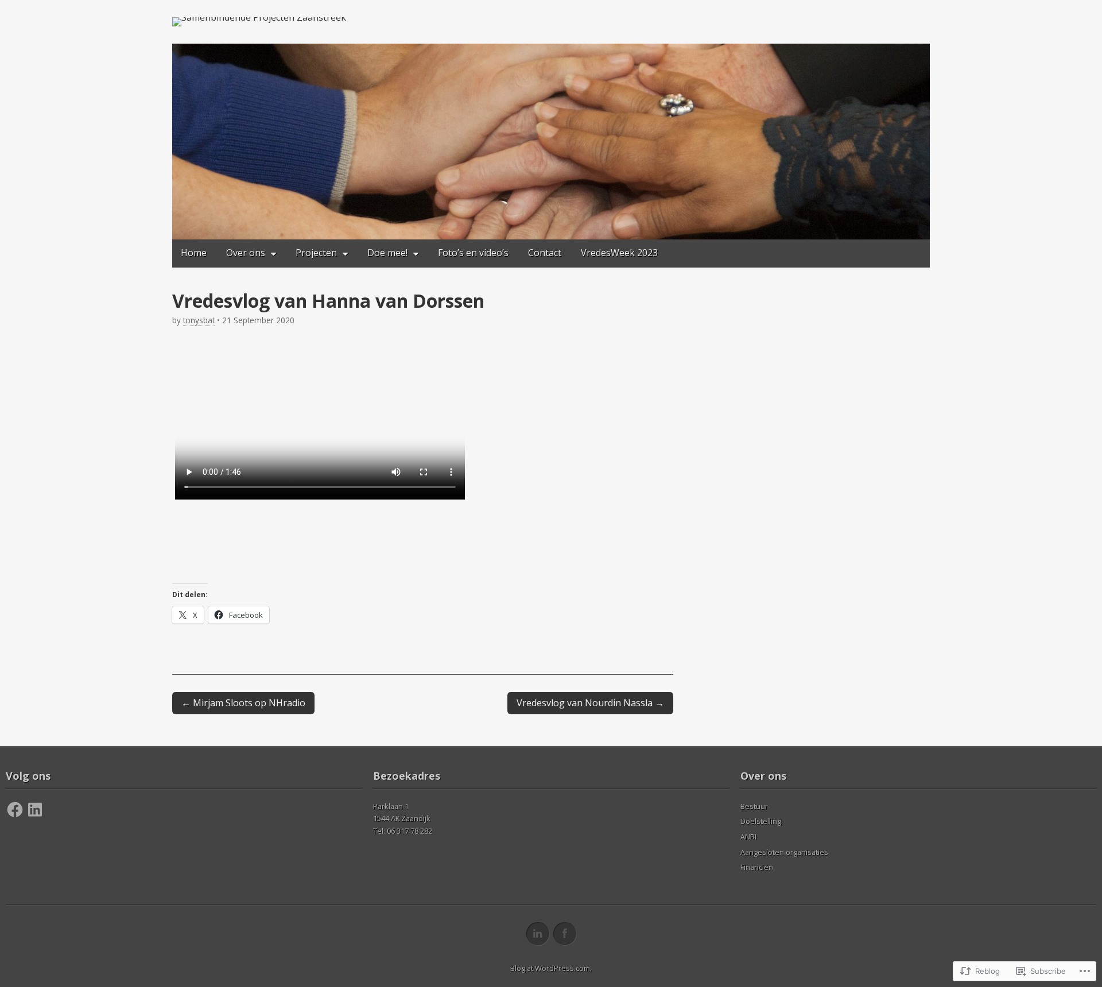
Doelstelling (760, 821)
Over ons (245, 252)
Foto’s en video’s (473, 252)
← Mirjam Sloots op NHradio (243, 702)
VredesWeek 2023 (619, 252)
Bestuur (754, 806)
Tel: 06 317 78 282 (402, 831)
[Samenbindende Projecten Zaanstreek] (259, 21)
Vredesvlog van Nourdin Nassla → (590, 702)
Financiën (756, 867)
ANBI (748, 836)
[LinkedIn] (35, 809)
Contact (544, 252)
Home (194, 252)
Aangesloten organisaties (784, 852)
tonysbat (199, 320)
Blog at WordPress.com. (551, 968)
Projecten (316, 252)
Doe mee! (387, 252)
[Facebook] (15, 809)
